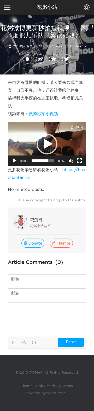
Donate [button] (34, 243)
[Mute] (71, 160)
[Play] (14, 160)
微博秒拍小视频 (43, 114)
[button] (47, 144)
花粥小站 (47, 7)
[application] (47, 144)
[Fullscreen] (79, 160)
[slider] (43, 160)
